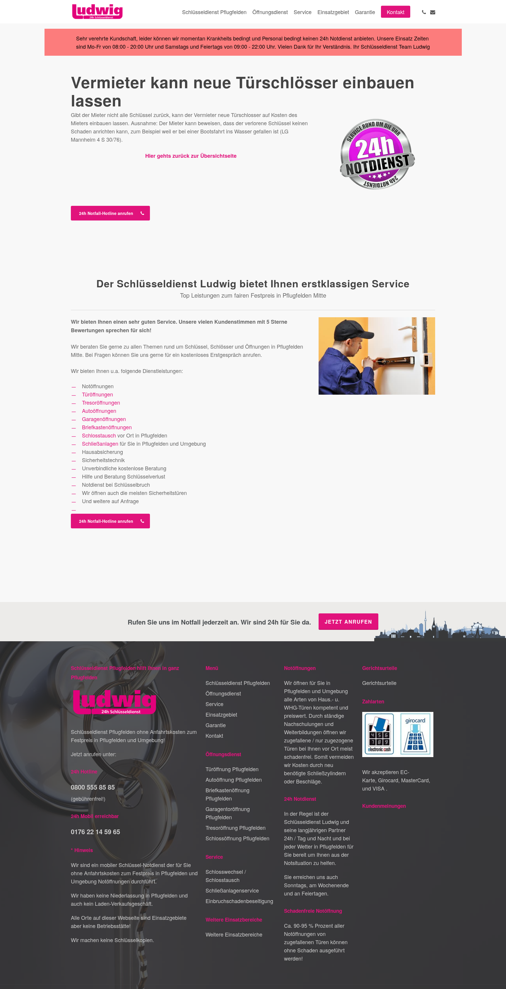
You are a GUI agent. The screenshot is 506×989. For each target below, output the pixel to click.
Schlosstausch (99, 435)
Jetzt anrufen (348, 621)
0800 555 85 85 (93, 787)
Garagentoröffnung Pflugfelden (228, 813)
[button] (110, 213)
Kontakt (214, 735)
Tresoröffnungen (101, 402)
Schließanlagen (100, 443)
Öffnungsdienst (223, 693)
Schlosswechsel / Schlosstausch (226, 875)
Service (214, 704)
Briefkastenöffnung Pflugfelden (227, 794)
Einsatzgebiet (221, 714)
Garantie (216, 725)
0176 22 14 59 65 (95, 831)
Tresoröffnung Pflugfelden (236, 827)
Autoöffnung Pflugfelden (234, 779)
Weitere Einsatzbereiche (234, 934)
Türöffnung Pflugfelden (232, 769)
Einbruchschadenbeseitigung (239, 901)
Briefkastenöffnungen (107, 427)
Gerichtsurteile (379, 682)
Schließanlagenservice (232, 890)
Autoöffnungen (99, 410)
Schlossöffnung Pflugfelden (237, 838)
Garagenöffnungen (104, 419)
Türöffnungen (97, 394)
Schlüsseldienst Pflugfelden (238, 682)
